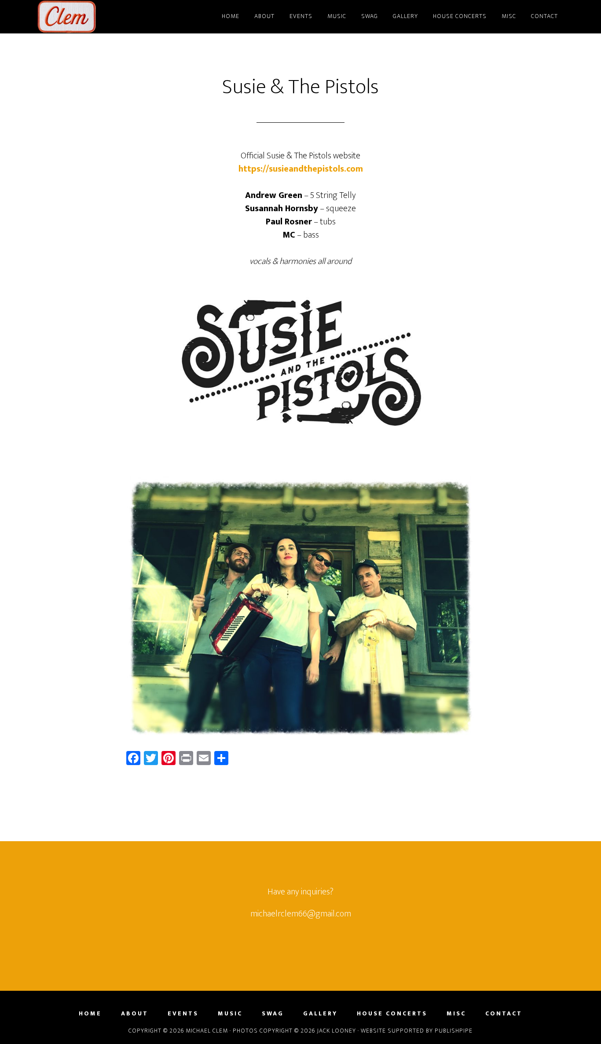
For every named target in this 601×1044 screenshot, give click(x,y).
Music (230, 1014)
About (134, 1014)
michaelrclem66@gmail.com (300, 913)
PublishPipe (454, 1031)
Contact (503, 1014)
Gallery (320, 1014)
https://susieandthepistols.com (300, 168)
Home (90, 1014)
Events (183, 1014)
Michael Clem (116, 16)
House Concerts (392, 1014)
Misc (456, 1014)
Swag (273, 1014)
